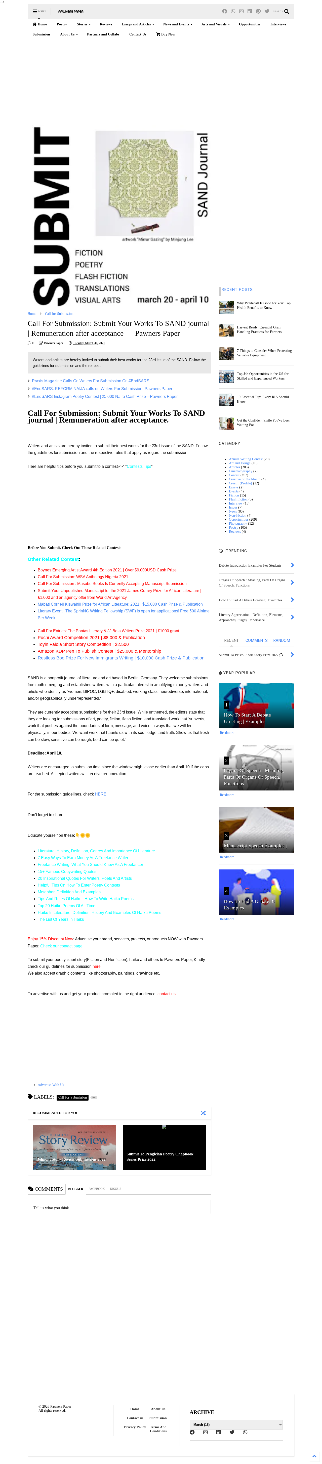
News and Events (176, 24)
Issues (233, 507)
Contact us (135, 1418)
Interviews (278, 24)
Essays (233, 487)
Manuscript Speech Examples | (255, 845)
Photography (238, 523)
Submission (41, 34)
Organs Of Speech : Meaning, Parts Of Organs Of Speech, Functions (254, 777)
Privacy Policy (135, 1427)
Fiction (234, 495)
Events (233, 491)
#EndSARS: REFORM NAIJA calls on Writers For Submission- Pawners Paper (102, 389)
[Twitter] (266, 11)
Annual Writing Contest (246, 459)
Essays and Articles (136, 24)
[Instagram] (241, 11)
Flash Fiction (238, 499)
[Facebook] (224, 11)
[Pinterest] (258, 11)
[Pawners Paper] (71, 13)
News (233, 511)
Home (42, 24)
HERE (100, 794)
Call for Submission (59, 314)
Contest (234, 475)
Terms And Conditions (158, 1429)
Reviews (106, 24)
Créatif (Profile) (240, 483)
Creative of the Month (244, 479)
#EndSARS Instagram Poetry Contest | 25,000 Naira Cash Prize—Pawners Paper (105, 396)
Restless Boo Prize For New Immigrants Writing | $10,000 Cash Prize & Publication (121, 657)
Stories (82, 24)
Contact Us (137, 34)
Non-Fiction (237, 515)
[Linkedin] (250, 11)
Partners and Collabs (103, 34)
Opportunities (249, 24)
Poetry (62, 24)
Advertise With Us (51, 1085)
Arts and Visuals (214, 24)
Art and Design (240, 463)
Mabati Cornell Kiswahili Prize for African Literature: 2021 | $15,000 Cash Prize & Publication (120, 604)
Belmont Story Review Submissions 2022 (71, 1159)
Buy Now (167, 34)
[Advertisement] (161, 82)
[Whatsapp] (233, 11)
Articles (234, 467)
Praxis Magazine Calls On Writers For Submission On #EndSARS (90, 381)
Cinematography (240, 471)
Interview (236, 503)
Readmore (227, 733)
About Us (67, 34)
